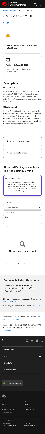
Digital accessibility (29, 425)
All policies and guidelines (9, 425)
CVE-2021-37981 (27, 10)
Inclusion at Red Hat (8, 409)
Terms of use (27, 423)
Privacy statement (7, 423)
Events (4, 404)
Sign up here (35, 306)
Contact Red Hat (7, 407)
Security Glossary (9, 301)
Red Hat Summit (7, 412)
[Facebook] (37, 341)
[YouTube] (32, 341)
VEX (5, 23)
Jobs (25, 402)
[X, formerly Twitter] (42, 341)
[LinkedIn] (27, 341)
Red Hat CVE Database (10, 10)
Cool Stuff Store (29, 409)
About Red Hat (6, 402)
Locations (27, 404)
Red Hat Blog (28, 407)
